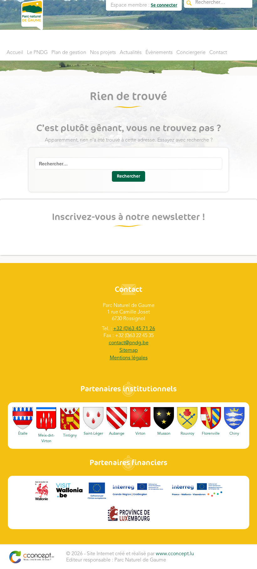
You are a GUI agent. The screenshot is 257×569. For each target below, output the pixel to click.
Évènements (159, 52)
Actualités (131, 52)
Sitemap (128, 350)
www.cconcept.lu (175, 553)
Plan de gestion (68, 52)
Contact (218, 52)
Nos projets (103, 52)
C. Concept (31, 557)
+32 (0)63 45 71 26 (134, 328)
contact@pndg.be (129, 343)
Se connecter (164, 5)
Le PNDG (37, 52)
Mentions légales (129, 358)
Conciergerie (191, 52)
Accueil (15, 52)
